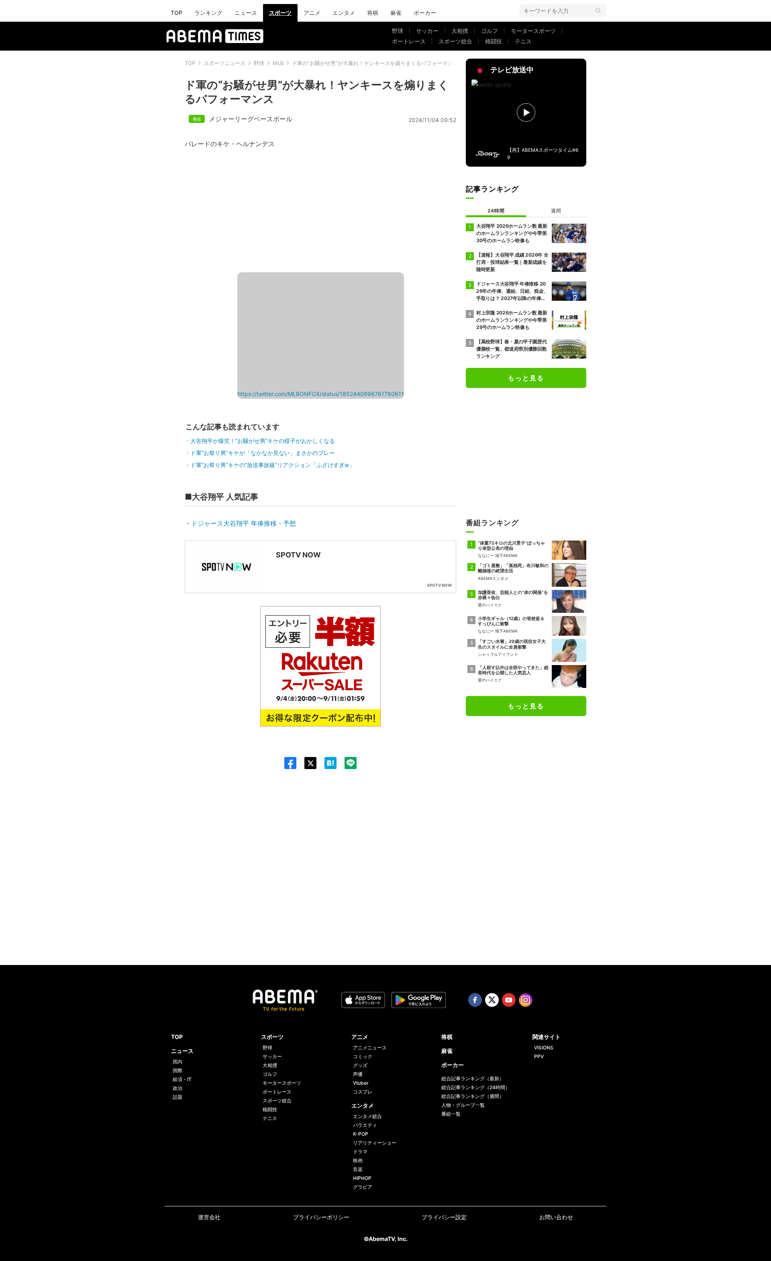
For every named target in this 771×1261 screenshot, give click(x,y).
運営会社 (209, 1217)
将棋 (372, 12)
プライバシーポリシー (321, 1217)
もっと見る (526, 378)
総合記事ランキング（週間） (472, 1096)
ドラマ (360, 1152)
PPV (539, 1056)
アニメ (312, 12)
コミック (362, 1056)
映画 (358, 1160)
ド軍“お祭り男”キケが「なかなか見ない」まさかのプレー (262, 452)
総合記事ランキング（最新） (472, 1078)
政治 (177, 1088)
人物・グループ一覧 (463, 1105)
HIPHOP (362, 1178)
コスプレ (362, 1092)
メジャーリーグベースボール (250, 119)
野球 (397, 30)
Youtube (509, 1000)
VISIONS (543, 1048)
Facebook (475, 1000)
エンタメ (343, 12)
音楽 (358, 1169)
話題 (177, 1097)
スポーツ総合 (455, 41)
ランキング (208, 12)
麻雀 (396, 12)
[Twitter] (306, 763)
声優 (358, 1074)
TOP (176, 12)
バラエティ (365, 1125)
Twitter (492, 1000)
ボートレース (409, 41)
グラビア (362, 1187)
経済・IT (182, 1079)
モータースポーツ (533, 30)
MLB (278, 63)
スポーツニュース (224, 63)
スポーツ (280, 12)
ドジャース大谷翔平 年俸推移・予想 (243, 523)
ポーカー (425, 12)
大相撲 (459, 30)
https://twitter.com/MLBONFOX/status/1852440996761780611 (320, 393)
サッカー (427, 30)
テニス (523, 41)
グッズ (360, 1065)
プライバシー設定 (444, 1217)
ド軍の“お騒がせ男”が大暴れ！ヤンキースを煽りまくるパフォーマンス (375, 63)
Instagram (525, 1000)
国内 (177, 1062)
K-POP (360, 1134)
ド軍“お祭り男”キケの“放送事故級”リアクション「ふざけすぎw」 (272, 464)
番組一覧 (451, 1114)
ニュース (246, 12)
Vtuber (361, 1083)
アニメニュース (370, 1048)
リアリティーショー (374, 1143)
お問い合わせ (556, 1217)
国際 (177, 1070)
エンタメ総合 (367, 1116)
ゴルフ (489, 30)
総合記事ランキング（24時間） (475, 1087)
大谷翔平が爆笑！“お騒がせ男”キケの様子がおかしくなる (262, 440)
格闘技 (493, 41)
